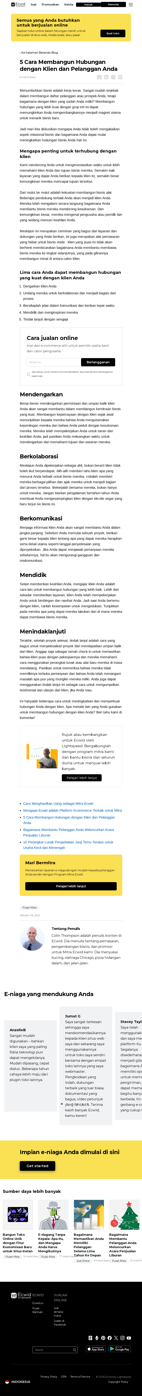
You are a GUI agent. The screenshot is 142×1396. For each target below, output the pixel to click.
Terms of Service (80, 1376)
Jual (33, 4)
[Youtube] (128, 1338)
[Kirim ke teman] (120, 77)
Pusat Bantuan (37, 1310)
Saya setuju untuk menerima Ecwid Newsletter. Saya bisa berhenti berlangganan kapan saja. (72, 373)
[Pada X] (113, 77)
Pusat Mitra (29, 907)
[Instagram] (121, 1338)
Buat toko (113, 33)
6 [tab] (88, 1104)
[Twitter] (115, 1338)
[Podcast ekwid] (95, 1338)
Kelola (68, 4)
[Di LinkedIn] (106, 77)
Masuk (88, 4)
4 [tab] (77, 1104)
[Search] (74, 1349)
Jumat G (73, 1016)
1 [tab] (62, 1104)
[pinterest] (102, 1338)
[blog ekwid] (89, 1338)
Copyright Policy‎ (118, 1381)
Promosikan (50, 4)
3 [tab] (72, 1104)
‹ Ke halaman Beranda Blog (39, 52)
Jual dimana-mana (59, 1312)
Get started (37, 1166)
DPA (63, 1376)
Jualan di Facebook (60, 1322)
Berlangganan (98, 362)
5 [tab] (82, 1104)
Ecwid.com (38, 1303)
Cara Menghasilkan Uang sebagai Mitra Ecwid (58, 803)
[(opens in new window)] (96, 1348)
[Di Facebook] (99, 77)
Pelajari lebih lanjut (82, 778)
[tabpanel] (30, 1066)
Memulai (113, 4)
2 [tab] (67, 1104)
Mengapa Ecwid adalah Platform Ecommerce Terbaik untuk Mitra (72, 810)
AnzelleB (18, 1030)
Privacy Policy (49, 1376)
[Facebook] (108, 1338)
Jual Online (83, 1260)
